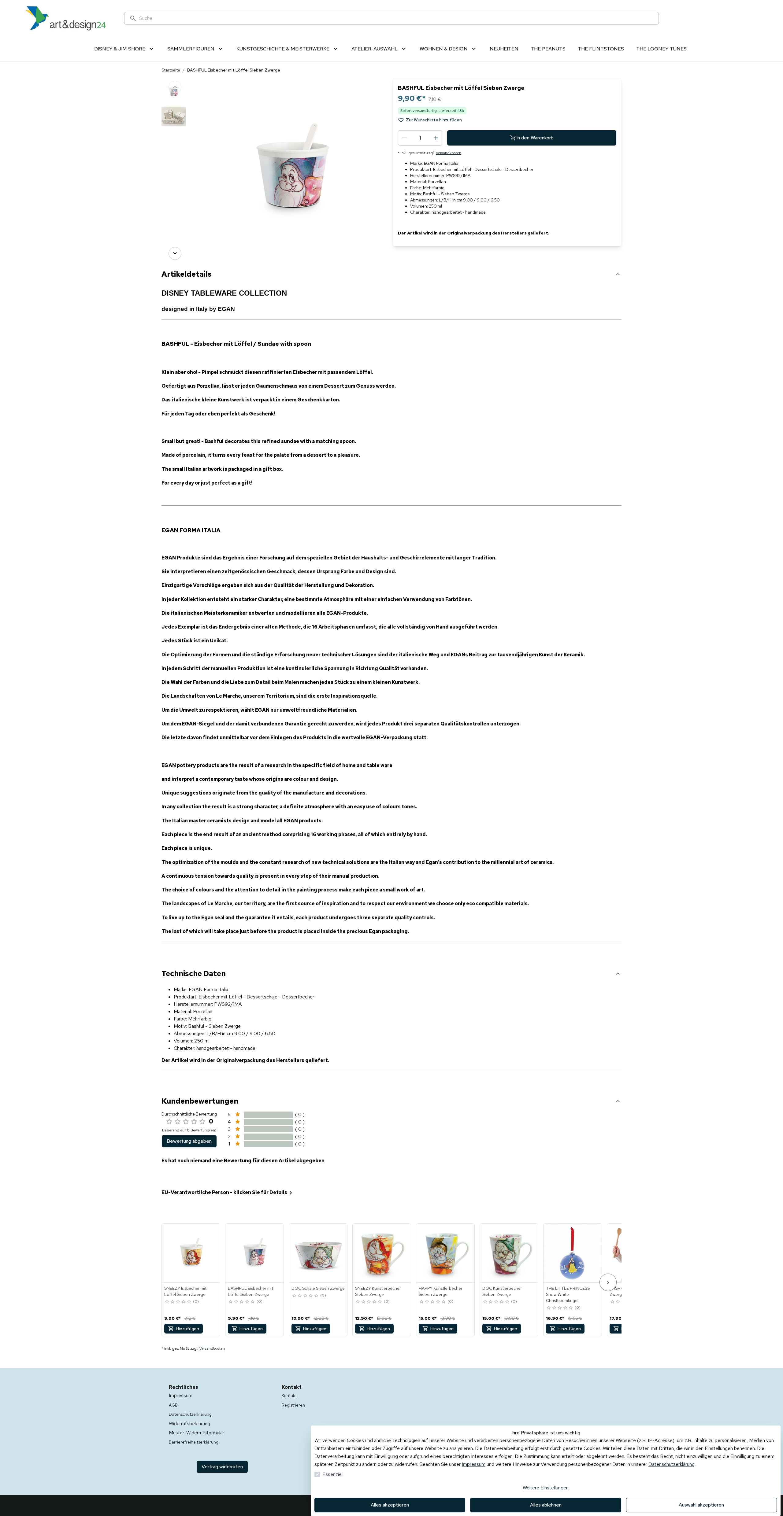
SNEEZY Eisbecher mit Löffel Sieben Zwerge (185, 1291)
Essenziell (332, 1474)
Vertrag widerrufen (222, 1466)
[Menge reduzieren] (404, 138)
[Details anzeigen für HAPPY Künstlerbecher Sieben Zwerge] (445, 1253)
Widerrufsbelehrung (189, 1423)
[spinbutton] (420, 138)
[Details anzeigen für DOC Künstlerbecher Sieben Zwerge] (509, 1253)
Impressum (473, 1464)
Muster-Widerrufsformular (196, 1432)
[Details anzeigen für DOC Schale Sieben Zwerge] (318, 1253)
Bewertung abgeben (189, 1141)
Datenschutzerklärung (671, 1464)
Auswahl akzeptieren (701, 1505)
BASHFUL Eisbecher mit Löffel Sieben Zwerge (250, 1291)
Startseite (170, 70)
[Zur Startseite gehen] (65, 18)
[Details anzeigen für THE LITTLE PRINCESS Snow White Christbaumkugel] (573, 1253)
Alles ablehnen (546, 1505)
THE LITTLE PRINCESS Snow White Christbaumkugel (568, 1294)
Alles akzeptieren (390, 1505)
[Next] (175, 253)
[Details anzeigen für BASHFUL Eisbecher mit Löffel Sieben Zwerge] (254, 1253)
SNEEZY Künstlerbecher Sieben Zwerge (378, 1291)
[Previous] (175, 87)
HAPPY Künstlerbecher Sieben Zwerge (440, 1291)
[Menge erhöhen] (436, 138)
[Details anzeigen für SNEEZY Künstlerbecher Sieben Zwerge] (382, 1253)
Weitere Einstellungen (546, 1488)
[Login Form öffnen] (729, 18)
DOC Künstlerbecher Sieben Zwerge (502, 1291)
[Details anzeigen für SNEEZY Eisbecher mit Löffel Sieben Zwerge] (191, 1253)
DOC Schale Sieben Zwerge (318, 1288)
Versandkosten (448, 152)
